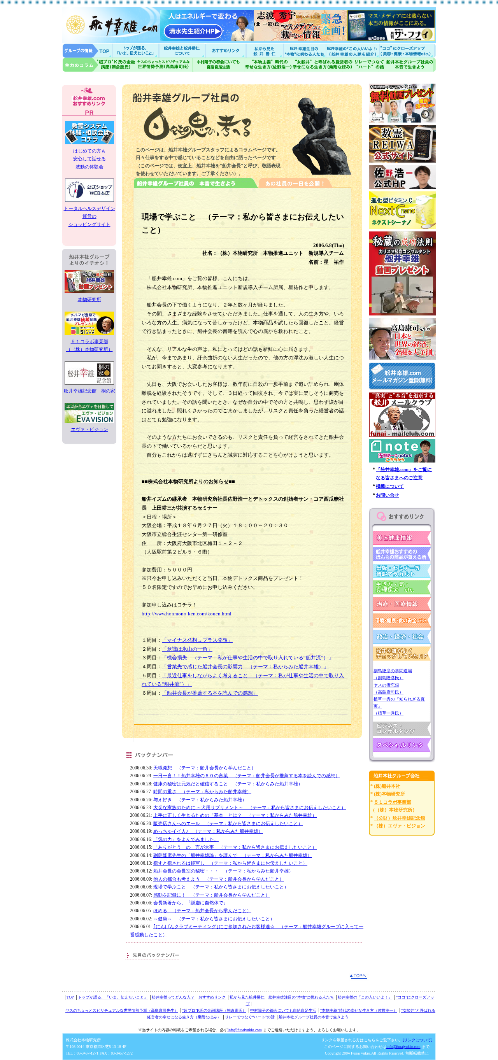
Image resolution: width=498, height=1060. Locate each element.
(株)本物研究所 (389, 794)
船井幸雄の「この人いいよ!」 (352, 50)
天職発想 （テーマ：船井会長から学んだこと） (204, 768)
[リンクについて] (417, 1040)
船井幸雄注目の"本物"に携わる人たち (303, 50)
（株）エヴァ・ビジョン (399, 826)
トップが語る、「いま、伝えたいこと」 (113, 997)
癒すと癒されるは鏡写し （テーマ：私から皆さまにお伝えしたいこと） (230, 863)
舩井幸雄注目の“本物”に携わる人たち (301, 997)
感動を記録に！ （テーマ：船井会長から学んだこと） (211, 895)
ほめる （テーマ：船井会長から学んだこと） (202, 910)
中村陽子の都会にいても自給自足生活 (218, 65)
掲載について (390, 486)
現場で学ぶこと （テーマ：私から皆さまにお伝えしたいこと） (221, 887)
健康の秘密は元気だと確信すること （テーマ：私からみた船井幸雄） (228, 784)
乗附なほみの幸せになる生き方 (322, 65)
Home (87, 50)
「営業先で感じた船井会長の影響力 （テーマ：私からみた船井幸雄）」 (245, 666)
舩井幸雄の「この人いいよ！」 (365, 997)
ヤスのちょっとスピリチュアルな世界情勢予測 (164, 65)
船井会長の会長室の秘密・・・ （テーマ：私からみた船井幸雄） (223, 871)
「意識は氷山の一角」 (187, 649)
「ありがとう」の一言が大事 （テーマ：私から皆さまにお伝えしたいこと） (235, 847)
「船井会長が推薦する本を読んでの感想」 (210, 693)
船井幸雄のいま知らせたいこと (136, 50)
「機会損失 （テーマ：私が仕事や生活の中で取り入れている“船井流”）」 (247, 658)
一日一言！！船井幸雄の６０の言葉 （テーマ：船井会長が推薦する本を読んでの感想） (246, 775)
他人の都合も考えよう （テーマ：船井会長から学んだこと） (218, 879)
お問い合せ (387, 495)
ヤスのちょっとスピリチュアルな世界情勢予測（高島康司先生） (121, 1010)
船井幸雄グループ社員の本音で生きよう (410, 65)
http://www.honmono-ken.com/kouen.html (186, 614)
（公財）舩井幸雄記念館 (399, 818)
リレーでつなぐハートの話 (369, 65)
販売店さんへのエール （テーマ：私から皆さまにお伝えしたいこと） (228, 823)
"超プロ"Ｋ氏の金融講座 (99, 65)
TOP (70, 997)
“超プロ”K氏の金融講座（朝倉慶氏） (214, 1010)
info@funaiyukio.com (245, 1030)
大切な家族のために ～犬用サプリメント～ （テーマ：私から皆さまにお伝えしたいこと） (249, 807)
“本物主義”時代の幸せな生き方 (268, 65)
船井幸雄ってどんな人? (183, 50)
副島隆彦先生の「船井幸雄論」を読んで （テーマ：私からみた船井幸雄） (232, 855)
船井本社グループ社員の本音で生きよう (314, 1017)
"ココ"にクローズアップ (407, 50)
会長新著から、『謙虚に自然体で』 (190, 903)
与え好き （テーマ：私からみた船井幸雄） (200, 799)
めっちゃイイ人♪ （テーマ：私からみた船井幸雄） (208, 831)
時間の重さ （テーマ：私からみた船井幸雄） (202, 791)
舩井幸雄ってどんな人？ (173, 997)
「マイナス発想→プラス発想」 (197, 640)
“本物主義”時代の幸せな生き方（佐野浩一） (358, 1010)
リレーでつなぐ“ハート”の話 (250, 1017)
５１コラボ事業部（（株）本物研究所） (89, 345)
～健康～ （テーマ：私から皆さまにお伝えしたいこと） (214, 919)
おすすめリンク (226, 50)
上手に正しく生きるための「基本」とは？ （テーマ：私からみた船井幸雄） (235, 815)
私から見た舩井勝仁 (264, 50)
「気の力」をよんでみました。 (186, 839)
